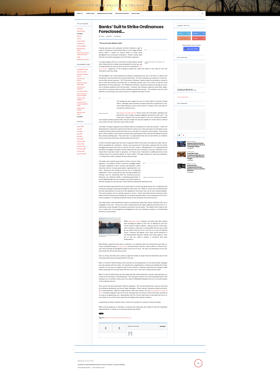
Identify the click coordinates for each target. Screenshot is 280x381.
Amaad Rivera (108, 317)
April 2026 (79, 136)
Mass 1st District (191, 141)
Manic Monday (81, 31)
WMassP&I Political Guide (104, 13)
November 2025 (81, 148)
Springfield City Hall (82, 69)
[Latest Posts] (179, 135)
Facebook (195, 33)
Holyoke (79, 36)
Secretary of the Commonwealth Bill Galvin (82, 103)
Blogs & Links (136, 13)
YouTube (195, 38)
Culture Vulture (81, 41)
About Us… (80, 13)
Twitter (180, 33)
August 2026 (80, 126)
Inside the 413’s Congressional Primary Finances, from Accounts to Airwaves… (196, 168)
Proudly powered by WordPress (84, 367)
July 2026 (79, 129)
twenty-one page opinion (127, 113)
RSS (179, 38)
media (78, 57)
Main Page (80, 28)
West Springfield (81, 46)
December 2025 (81, 146)
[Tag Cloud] (183, 135)
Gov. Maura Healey (82, 91)
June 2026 (79, 131)
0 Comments (190, 148)
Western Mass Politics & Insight (111, 5)
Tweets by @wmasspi (182, 97)
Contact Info (90, 13)
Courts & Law (190, 151)
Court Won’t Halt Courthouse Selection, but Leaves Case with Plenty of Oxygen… (195, 156)
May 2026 (79, 134)
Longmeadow (80, 43)
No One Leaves (122, 246)
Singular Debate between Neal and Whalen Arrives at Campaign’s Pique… (196, 144)
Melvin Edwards (121, 317)
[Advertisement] (191, 73)
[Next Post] (119, 328)
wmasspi (109, 36)
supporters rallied (134, 221)
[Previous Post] (106, 328)
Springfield (80, 33)
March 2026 (80, 139)
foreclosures (114, 317)
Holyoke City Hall (81, 71)
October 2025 (81, 151)
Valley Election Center (122, 13)
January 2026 (80, 143)
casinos (79, 38)
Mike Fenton (128, 317)
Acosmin (103, 367)
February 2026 (81, 141)
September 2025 (81, 153)
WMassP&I (86, 360)
